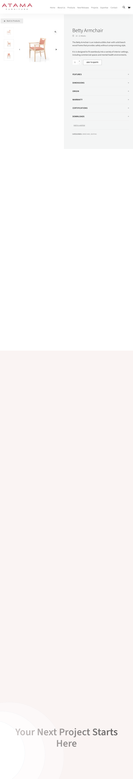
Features (77, 74)
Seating (94, 134)
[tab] (100, 74)
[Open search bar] (124, 7)
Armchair (86, 134)
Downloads (78, 116)
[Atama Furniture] (17, 8)
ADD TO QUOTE (92, 62)
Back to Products (13, 21)
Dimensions (78, 82)
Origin (75, 91)
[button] (55, 32)
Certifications (80, 108)
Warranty (77, 99)
